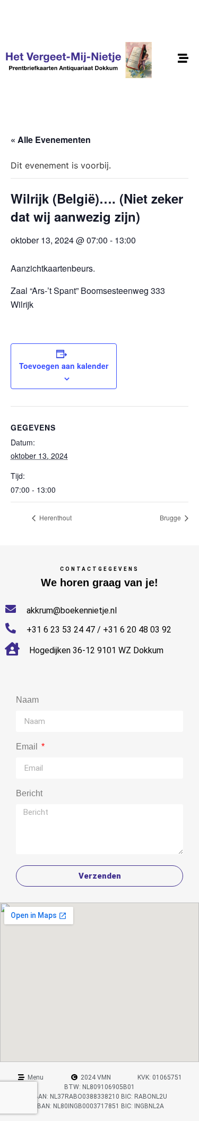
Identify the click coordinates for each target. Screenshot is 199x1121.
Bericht (29, 793)
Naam (27, 700)
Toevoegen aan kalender (63, 365)
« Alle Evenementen (51, 139)
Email (28, 747)
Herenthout (55, 517)
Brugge (171, 517)
